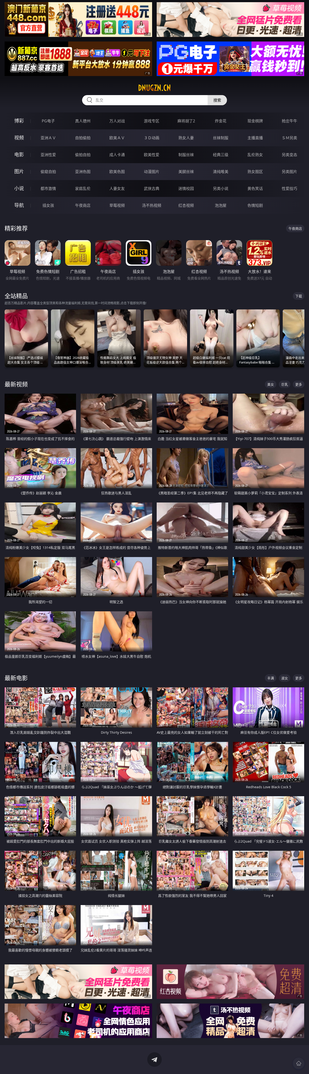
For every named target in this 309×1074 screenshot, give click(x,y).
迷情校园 (186, 188)
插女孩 (48, 205)
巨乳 (284, 384)
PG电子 (48, 121)
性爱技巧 (289, 188)
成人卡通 (117, 154)
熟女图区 (255, 171)
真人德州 (83, 121)
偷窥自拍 (48, 171)
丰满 (270, 678)
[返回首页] (298, 1063)
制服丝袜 (186, 154)
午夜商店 (83, 205)
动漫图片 (151, 171)
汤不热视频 (151, 205)
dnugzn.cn (154, 88)
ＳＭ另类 (289, 137)
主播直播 (255, 137)
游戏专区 (151, 121)
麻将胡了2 (186, 121)
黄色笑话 (255, 188)
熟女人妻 (186, 137)
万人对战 (117, 121)
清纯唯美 (220, 171)
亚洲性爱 (48, 154)
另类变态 (289, 154)
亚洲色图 (83, 171)
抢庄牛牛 (289, 121)
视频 (19, 137)
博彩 (19, 121)
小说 (19, 188)
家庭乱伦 (83, 188)
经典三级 (220, 154)
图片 (19, 171)
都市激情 (48, 188)
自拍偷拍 (83, 137)
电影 (19, 154)
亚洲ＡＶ (48, 137)
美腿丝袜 (186, 171)
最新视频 (16, 384)
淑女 (284, 678)
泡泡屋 (220, 205)
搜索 (217, 100)
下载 (298, 296)
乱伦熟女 (255, 154)
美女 (270, 384)
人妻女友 (117, 188)
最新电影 (16, 678)
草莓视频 (117, 205)
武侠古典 (151, 188)
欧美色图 (117, 171)
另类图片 (289, 171)
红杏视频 (186, 205)
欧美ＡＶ (117, 137)
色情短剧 (255, 205)
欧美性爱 (151, 154)
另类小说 (220, 188)
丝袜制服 (220, 137)
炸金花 (220, 121)
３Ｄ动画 (151, 137)
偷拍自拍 (83, 154)
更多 (298, 384)
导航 (19, 205)
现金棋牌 (255, 121)
